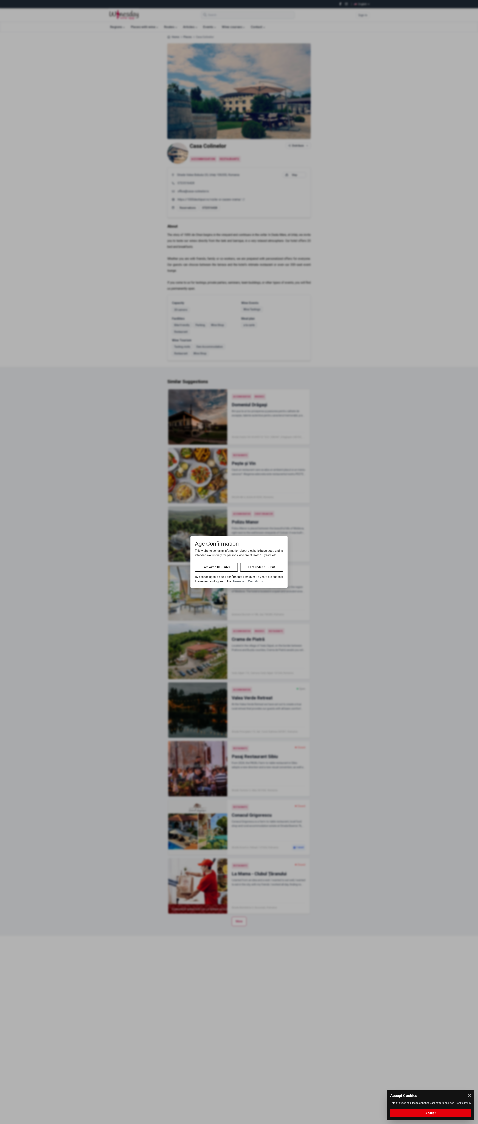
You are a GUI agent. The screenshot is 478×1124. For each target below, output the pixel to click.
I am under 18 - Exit (261, 567)
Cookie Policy (463, 1102)
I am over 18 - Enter (216, 567)
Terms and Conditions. (248, 581)
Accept (431, 1113)
